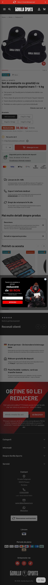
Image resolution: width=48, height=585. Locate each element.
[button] (9, 9)
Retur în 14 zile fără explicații (26, 2)
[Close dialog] (45, 279)
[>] (45, 2)
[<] (2, 2)
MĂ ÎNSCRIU (12, 302)
